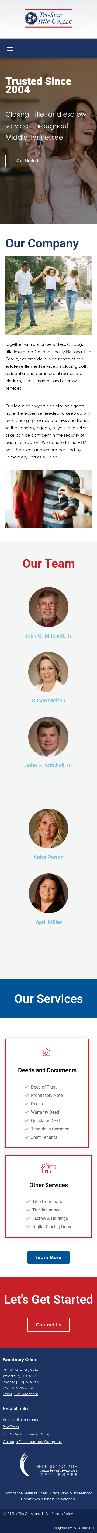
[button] (9, 48)
